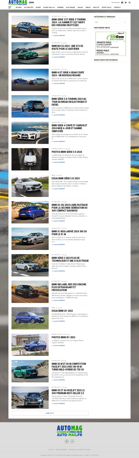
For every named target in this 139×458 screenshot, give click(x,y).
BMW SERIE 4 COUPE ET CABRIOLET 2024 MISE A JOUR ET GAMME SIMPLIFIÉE (69, 128)
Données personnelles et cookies (79, 449)
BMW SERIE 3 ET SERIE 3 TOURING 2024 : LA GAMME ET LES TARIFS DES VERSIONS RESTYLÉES (69, 22)
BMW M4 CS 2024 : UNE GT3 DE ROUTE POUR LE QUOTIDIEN (67, 47)
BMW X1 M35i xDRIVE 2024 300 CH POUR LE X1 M (69, 233)
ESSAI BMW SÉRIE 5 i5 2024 (66, 178)
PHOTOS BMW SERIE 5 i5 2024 (67, 151)
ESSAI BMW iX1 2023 (62, 310)
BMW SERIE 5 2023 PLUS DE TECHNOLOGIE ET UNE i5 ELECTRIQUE (70, 259)
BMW (53, 175)
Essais (38, 7)
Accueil (19, 7)
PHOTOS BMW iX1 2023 (63, 337)
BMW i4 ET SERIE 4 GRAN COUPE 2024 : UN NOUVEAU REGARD (68, 74)
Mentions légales (61, 449)
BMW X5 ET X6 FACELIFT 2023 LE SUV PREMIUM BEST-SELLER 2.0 (68, 392)
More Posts (50, 413)
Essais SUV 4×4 (49, 7)
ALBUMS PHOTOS (57, 149)
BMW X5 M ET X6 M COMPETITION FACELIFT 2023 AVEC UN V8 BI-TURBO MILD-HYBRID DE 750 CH (69, 366)
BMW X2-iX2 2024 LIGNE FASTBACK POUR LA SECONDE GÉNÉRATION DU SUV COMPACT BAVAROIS (70, 207)
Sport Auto (106, 7)
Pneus (88, 7)
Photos (96, 7)
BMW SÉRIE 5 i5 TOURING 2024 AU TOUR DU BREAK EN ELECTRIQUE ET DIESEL (69, 101)
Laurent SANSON (59, 35)
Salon (80, 7)
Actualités (28, 7)
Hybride (60, 7)
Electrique (70, 7)
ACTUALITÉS (56, 16)
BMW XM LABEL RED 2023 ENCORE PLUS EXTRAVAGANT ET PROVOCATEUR (69, 287)
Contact (117, 7)
